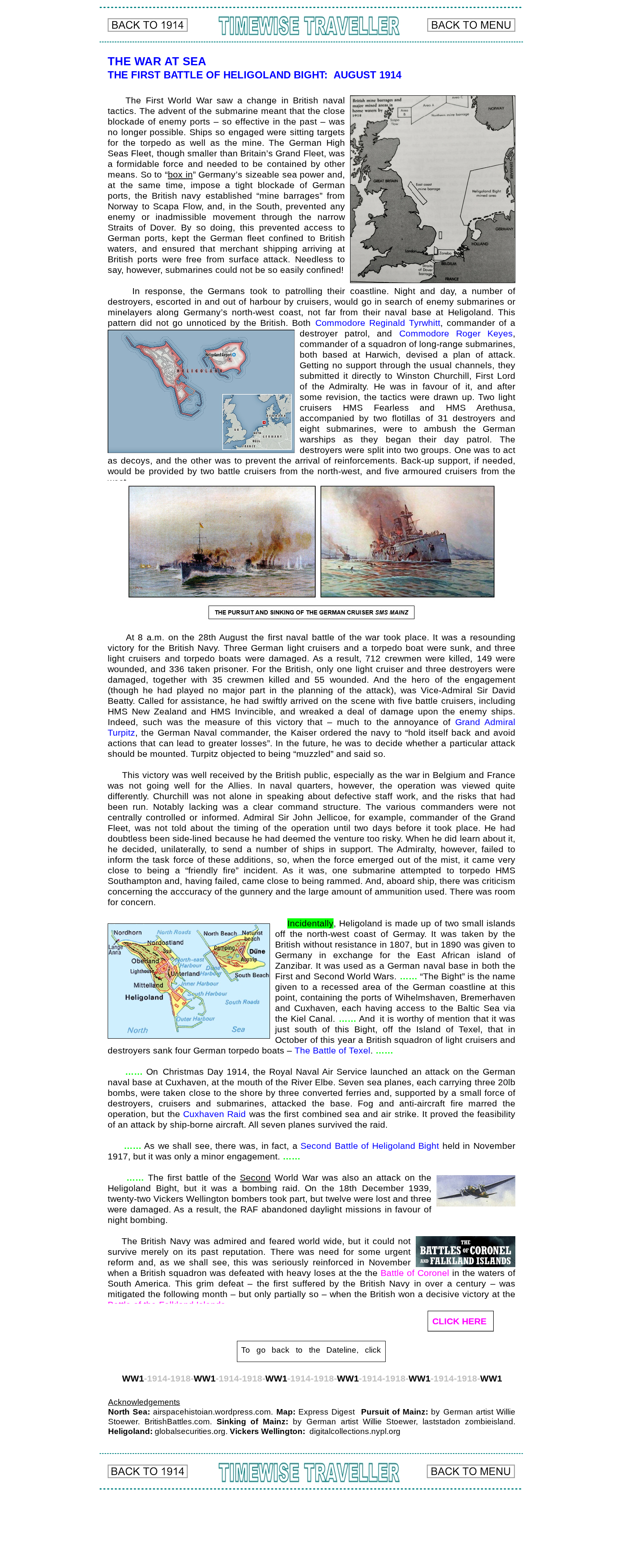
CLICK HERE (459, 1321)
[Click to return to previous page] (148, 25)
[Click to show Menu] (471, 25)
